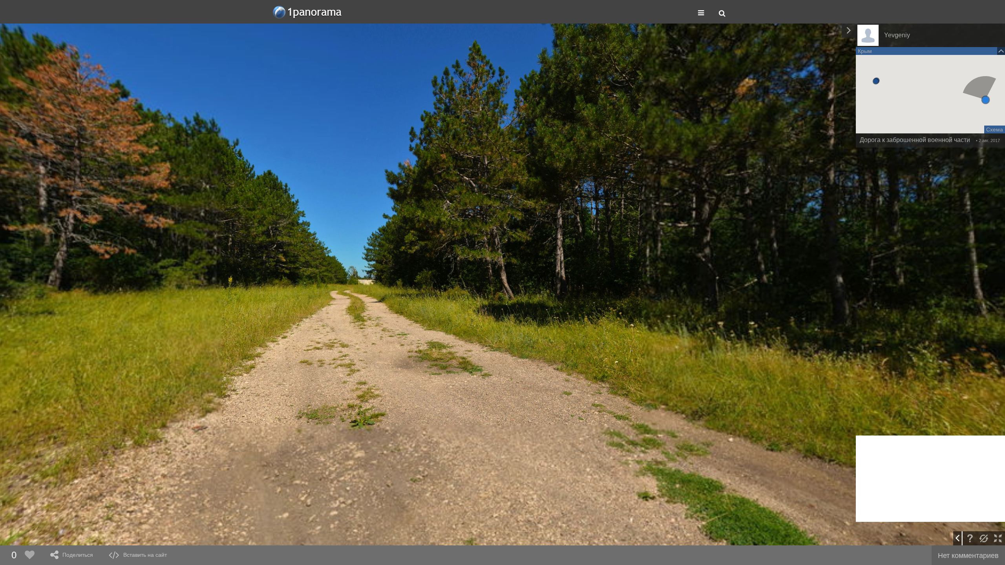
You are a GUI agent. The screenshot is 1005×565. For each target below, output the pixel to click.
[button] (985, 100)
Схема (994, 129)
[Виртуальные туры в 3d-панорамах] (308, 12)
